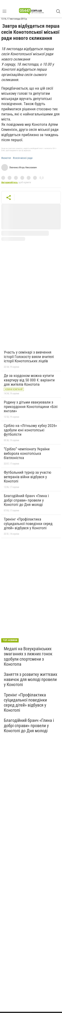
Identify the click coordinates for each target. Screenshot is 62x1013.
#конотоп (6, 158)
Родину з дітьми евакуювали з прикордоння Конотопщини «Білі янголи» (31, 406)
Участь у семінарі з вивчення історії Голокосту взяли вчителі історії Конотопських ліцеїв (29, 356)
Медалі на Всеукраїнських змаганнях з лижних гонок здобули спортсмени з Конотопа (28, 656)
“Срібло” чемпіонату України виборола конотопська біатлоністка (27, 453)
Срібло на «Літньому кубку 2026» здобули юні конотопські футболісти (30, 430)
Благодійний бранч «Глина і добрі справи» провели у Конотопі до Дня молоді (26, 500)
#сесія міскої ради (22, 158)
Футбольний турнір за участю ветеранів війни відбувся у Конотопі (27, 476)
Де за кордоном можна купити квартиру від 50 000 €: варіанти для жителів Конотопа (29, 380)
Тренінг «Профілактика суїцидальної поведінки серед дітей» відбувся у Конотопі (28, 523)
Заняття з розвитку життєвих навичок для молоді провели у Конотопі (30, 679)
